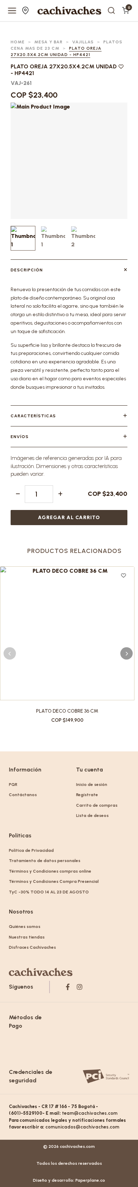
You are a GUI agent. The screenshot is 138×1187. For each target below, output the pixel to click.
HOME (18, 41)
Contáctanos (23, 794)
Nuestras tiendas (26, 11)
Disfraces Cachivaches (32, 947)
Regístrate (87, 794)
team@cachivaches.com (89, 1113)
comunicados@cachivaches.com (82, 1127)
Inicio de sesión (91, 784)
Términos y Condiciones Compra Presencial (54, 881)
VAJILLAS (83, 41)
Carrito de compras (96, 805)
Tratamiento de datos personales (44, 860)
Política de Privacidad (31, 850)
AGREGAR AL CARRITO (69, 518)
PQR (13, 784)
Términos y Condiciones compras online (50, 871)
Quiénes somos (24, 926)
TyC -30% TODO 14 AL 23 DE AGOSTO (49, 892)
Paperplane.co (90, 1180)
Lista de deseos (92, 815)
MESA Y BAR (48, 41)
